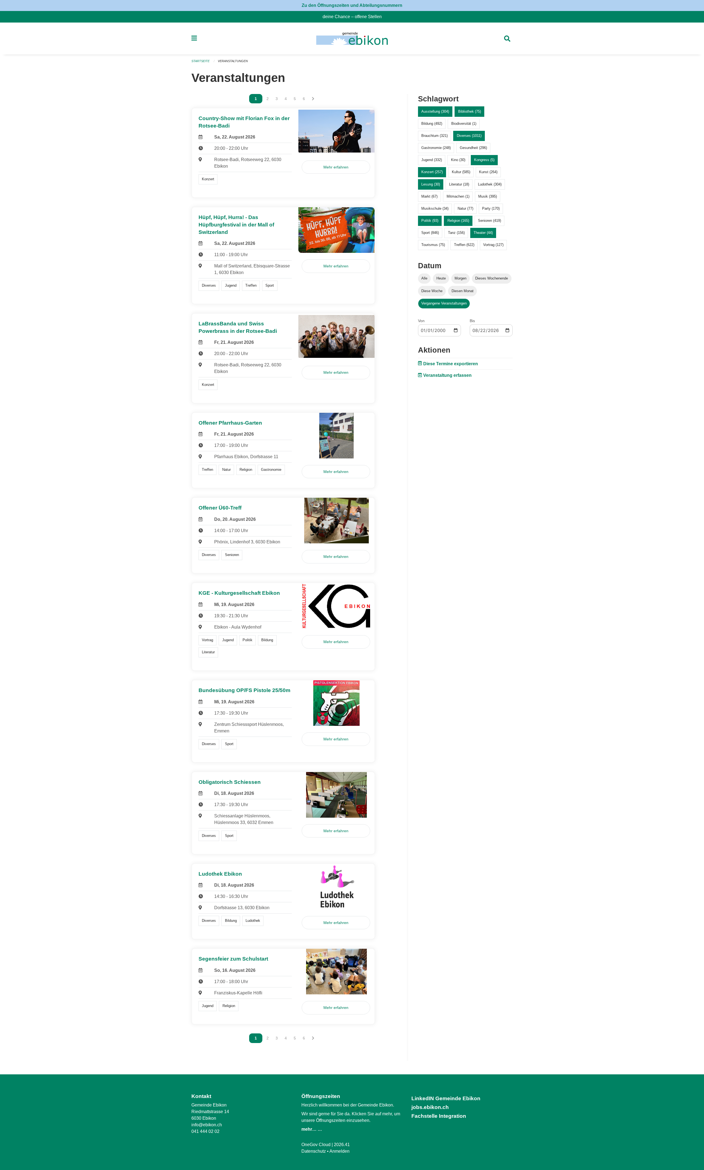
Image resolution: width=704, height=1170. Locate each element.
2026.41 (342, 1144)
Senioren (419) (489, 220)
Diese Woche (431, 291)
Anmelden (339, 1151)
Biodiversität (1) (463, 123)
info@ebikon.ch (206, 1124)
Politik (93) (429, 220)
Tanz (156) (456, 233)
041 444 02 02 (205, 1131)
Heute (441, 278)
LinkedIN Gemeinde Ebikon (445, 1098)
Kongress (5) (484, 160)
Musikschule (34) (435, 208)
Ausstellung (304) (435, 111)
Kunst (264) (488, 172)
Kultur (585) (461, 172)
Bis (472, 321)
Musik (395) (487, 196)
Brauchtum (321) (434, 136)
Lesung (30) (430, 184)
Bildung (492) (431, 123)
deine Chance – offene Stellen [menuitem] (354, 16)
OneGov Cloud (316, 1144)
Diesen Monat (463, 291)
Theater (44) (483, 233)
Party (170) (491, 208)
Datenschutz (313, 1151)
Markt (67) (429, 196)
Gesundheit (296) (473, 148)
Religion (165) (458, 220)
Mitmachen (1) (458, 196)
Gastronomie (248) (436, 148)
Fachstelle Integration (438, 1116)
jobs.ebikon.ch (430, 1107)
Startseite (200, 61)
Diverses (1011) (469, 136)
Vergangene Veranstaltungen (444, 303)
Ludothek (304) (490, 184)
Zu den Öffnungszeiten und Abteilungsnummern (352, 5)
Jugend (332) (431, 160)
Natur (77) (465, 208)
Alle (424, 278)
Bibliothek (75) (469, 111)
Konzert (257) (432, 172)
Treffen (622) (464, 245)
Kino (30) (458, 160)
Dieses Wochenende (491, 278)
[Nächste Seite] (313, 99)
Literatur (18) (459, 184)
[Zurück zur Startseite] (351, 38)
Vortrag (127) (493, 245)
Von (421, 321)
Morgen (460, 278)
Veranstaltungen (233, 61)
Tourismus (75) (433, 245)
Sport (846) (430, 233)
